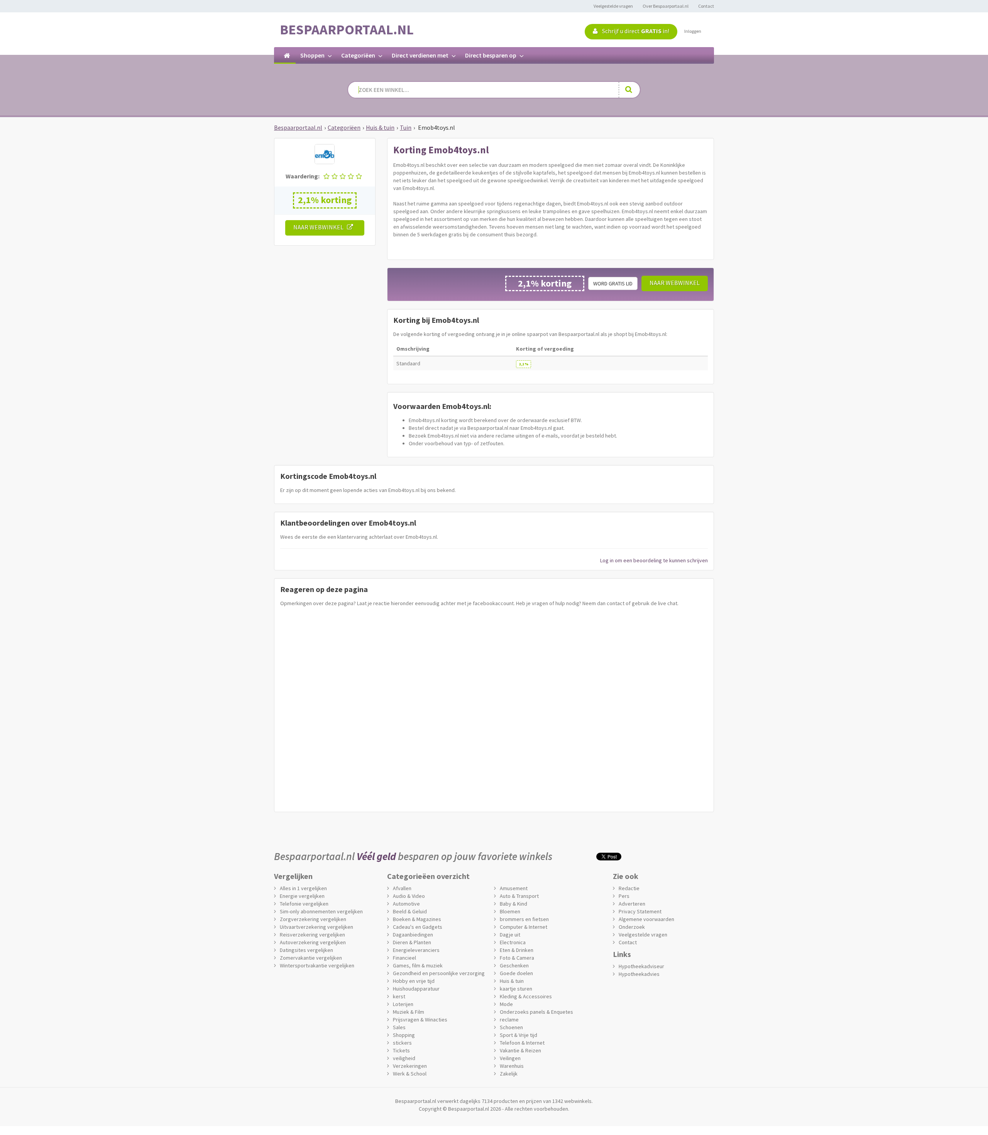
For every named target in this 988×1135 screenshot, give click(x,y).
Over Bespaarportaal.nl (666, 6)
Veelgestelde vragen (613, 6)
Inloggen (692, 31)
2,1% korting (325, 200)
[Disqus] (494, 707)
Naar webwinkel (320, 227)
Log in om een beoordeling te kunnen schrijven (654, 560)
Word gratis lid (613, 283)
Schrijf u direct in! (635, 31)
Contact (706, 6)
